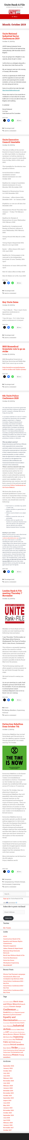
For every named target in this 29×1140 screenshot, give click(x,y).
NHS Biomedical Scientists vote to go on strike (13, 349)
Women (15, 1055)
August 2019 (7, 1100)
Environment (7, 884)
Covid (17, 1010)
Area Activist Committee (8, 1001)
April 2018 (6, 1120)
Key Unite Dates (10, 302)
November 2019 (8, 1093)
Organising (21, 710)
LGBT (7, 1032)
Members (13, 710)
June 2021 (6, 1076)
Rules (4, 1048)
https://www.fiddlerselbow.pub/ (11, 90)
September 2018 (8, 1115)
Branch (22, 1004)
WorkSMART (7, 965)
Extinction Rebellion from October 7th (12, 725)
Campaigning (9, 882)
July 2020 (6, 1083)
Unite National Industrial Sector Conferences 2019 (10, 36)
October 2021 (7, 1071)
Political (5, 713)
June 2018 (6, 1118)
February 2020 (8, 1086)
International (13, 1029)
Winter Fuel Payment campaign (14, 974)
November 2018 (8, 1110)
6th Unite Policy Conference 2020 (10, 397)
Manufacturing (21, 1032)
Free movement (6, 1022)
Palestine (10, 1039)
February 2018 (8, 1123)
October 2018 (7, 1113)
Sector (9, 1048)
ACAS (5, 936)
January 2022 (8, 1068)
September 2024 (8, 1066)
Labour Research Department (13, 948)
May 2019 (6, 1105)
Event (6, 708)
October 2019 (7, 1095)
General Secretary (15, 1023)
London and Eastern (13, 1032)
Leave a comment (10, 131)
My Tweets (7, 928)
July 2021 (6, 1073)
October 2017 (7, 1130)
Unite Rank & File (14, 4)
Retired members (17, 1044)
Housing (10, 1026)
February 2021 (8, 1078)
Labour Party (20, 1029)
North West (9, 1037)
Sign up (5, 898)
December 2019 (8, 1090)
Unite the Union (8, 960)
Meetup (6, 710)
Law (4, 1032)
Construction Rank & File (11, 939)
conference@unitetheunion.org (10, 538)
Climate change (19, 882)
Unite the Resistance (10, 958)
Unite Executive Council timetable (11, 140)
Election (12, 1012)
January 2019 (7, 1108)
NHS (4, 1037)
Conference (9, 1009)
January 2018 (7, 1125)
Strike (14, 1047)
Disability (7, 1012)
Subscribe (8, 918)
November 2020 (8, 1081)
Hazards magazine (9, 946)
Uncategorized (9, 128)
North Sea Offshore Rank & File (13, 955)
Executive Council (22, 1020)
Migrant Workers (19, 1034)
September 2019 (8, 1098)
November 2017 (8, 1127)
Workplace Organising (11, 963)
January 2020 (8, 1088)
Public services (9, 1042)
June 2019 (6, 1103)
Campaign (7, 879)
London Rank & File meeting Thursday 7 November (12, 593)
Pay (14, 1039)
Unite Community (21, 1048)
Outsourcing (5, 1039)
